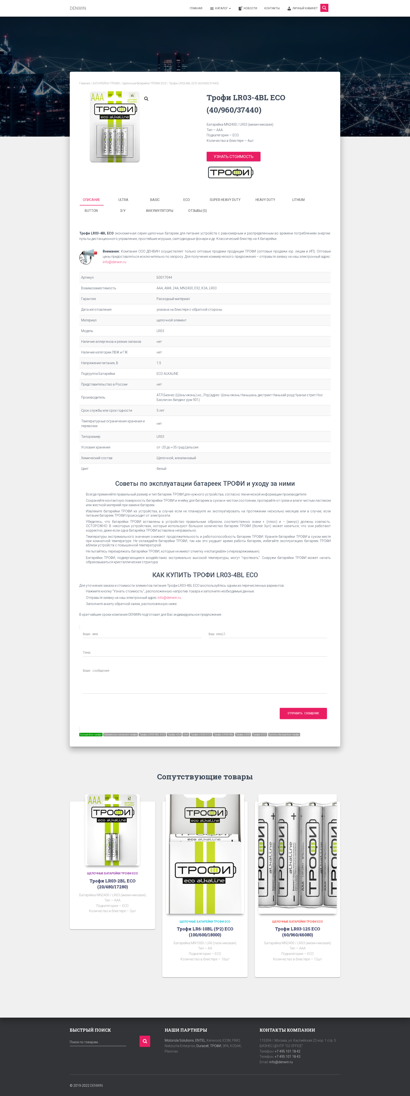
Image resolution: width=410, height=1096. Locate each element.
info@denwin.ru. (170, 598)
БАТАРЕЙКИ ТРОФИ (106, 83)
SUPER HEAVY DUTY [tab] (225, 200)
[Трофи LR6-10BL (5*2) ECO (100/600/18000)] (205, 854)
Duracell (202, 1046)
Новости (250, 8)
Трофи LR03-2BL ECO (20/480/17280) (112, 884)
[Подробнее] (145, 921)
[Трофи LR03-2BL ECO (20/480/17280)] (112, 830)
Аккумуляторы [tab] (159, 211)
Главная (196, 8)
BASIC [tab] (155, 200)
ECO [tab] (186, 200)
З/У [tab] (123, 211)
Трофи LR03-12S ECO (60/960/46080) (297, 932)
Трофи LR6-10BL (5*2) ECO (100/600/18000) (205, 932)
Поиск (145, 1041)
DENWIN (96, 1085)
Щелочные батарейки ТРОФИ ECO (144, 83)
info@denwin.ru (114, 262)
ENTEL (200, 1040)
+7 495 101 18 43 (287, 1056)
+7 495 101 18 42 (287, 1051)
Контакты (272, 8)
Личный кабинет (305, 8)
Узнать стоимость (233, 156)
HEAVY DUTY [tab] (265, 200)
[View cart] (334, 8)
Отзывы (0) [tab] (197, 211)
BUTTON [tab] (91, 211)
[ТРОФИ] (230, 172)
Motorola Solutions (179, 1040)
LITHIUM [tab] (298, 200)
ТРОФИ (215, 1046)
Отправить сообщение (303, 713)
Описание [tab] (91, 200)
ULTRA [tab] (123, 200)
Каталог (221, 8)
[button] (146, 99)
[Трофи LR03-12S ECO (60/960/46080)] (297, 854)
